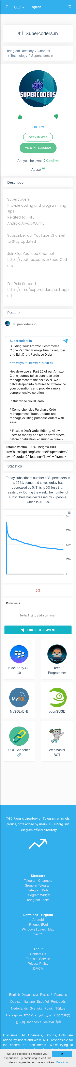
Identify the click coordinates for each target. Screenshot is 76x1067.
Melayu (48, 1022)
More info (62, 1062)
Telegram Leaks (38, 900)
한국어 (20, 1022)
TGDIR (18, 7)
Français (60, 994)
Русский (46, 994)
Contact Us (38, 954)
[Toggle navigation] (69, 7)
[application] (38, 545)
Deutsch (16, 1001)
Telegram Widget (38, 895)
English (14, 994)
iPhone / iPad (38, 924)
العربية (39, 1015)
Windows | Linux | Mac (38, 929)
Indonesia (34, 1022)
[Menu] (69, 512)
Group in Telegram (38, 885)
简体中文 (63, 1015)
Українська (30, 994)
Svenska (36, 1008)
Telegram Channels (38, 880)
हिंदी (58, 1022)
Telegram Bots (38, 890)
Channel (44, 51)
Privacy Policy (38, 963)
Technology (19, 55)
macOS (38, 934)
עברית (28, 1015)
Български (14, 1015)
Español (43, 1001)
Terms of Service (38, 959)
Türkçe (60, 1008)
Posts (12, 313)
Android (38, 919)
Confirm (52, 160)
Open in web (38, 137)
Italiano (29, 1001)
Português (58, 1001)
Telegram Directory (20, 51)
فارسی (50, 1015)
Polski (48, 1008)
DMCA (38, 968)
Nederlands (19, 1008)
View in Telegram (38, 147)
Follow (38, 127)
